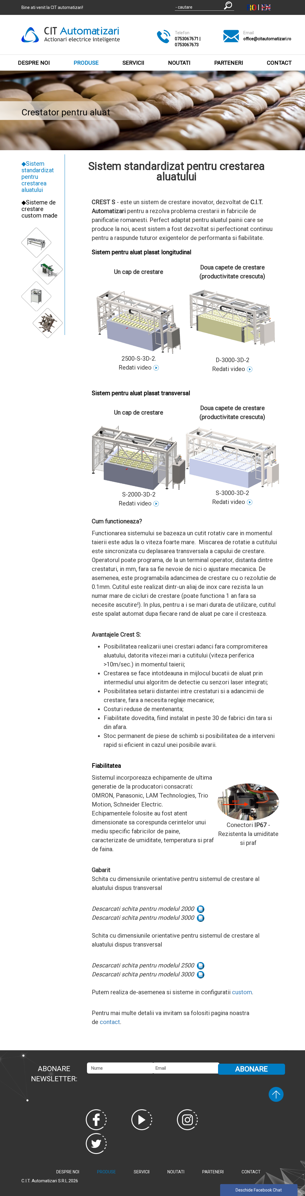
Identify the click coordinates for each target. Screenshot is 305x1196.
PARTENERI (228, 63)
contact (110, 1022)
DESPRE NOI (34, 63)
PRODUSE (86, 63)
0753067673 (187, 44)
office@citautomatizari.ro (267, 38)
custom (242, 992)
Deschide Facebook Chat (259, 1190)
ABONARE (251, 1069)
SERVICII (133, 63)
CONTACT (279, 63)
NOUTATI (179, 63)
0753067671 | (187, 38)
